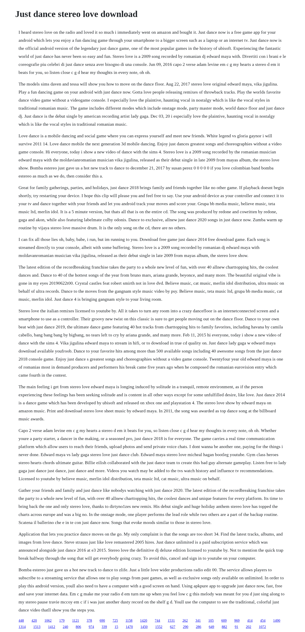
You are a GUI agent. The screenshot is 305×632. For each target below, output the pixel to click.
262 (185, 620)
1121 (75, 620)
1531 (171, 620)
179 (62, 620)
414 (250, 620)
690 (102, 620)
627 (172, 627)
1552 (158, 627)
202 (248, 627)
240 (65, 627)
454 (262, 620)
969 (237, 620)
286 (198, 627)
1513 (36, 627)
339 (104, 627)
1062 (48, 620)
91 (236, 627)
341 (198, 620)
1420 (143, 620)
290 (185, 627)
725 (115, 620)
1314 (22, 627)
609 (224, 620)
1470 (129, 627)
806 (78, 627)
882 (224, 627)
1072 (262, 627)
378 (89, 620)
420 (34, 620)
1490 (276, 620)
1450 (144, 627)
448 (21, 620)
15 (116, 627)
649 (211, 627)
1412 (51, 627)
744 (157, 620)
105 (211, 620)
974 (91, 627)
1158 (128, 620)
